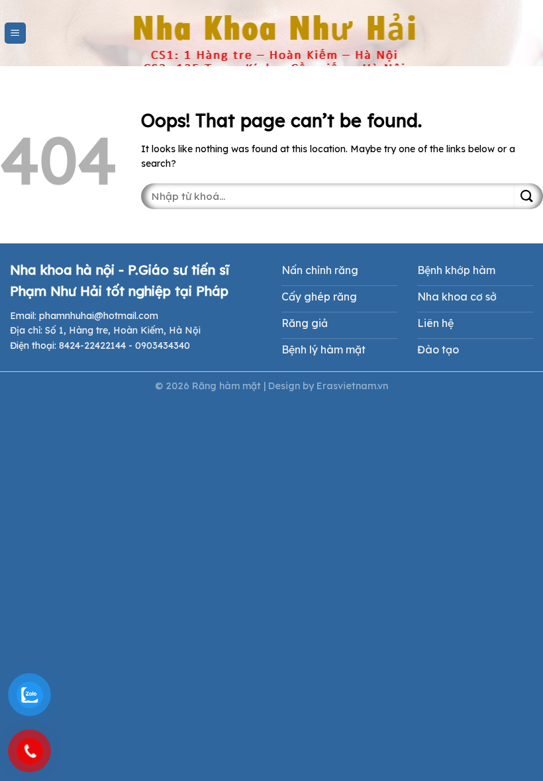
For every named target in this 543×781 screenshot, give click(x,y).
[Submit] (528, 196)
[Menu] (15, 33)
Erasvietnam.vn (352, 386)
